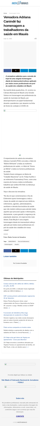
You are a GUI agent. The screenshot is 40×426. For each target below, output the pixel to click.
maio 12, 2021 (8, 38)
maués (17, 244)
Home (5, 13)
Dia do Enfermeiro (23, 241)
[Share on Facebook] (7, 70)
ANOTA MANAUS (22, 422)
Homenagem (8, 244)
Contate (20, 416)
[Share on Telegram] (24, 70)
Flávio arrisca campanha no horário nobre (17, 327)
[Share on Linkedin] (32, 70)
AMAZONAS (12, 241)
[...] (22, 291)
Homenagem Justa (14, 13)
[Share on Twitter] (16, 70)
